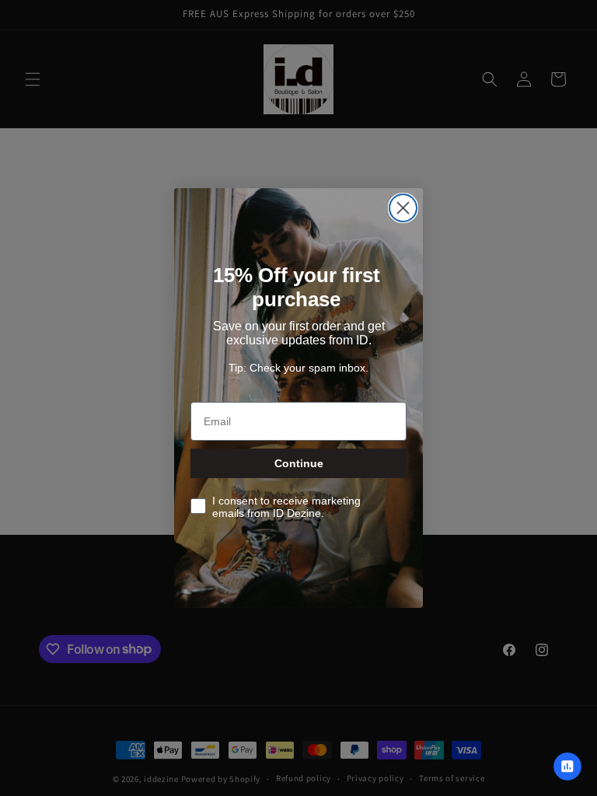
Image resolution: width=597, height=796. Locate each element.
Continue (298, 463)
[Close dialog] (403, 208)
